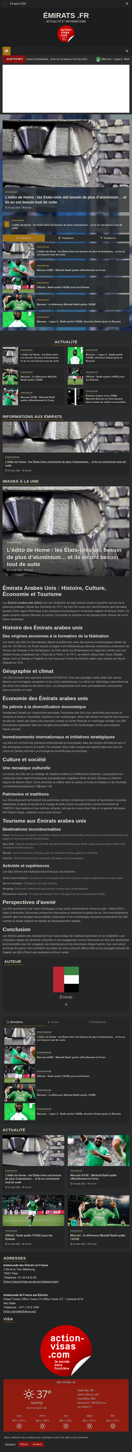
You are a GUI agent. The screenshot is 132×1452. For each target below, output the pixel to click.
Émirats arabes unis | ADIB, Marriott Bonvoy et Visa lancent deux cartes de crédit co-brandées (106, 398)
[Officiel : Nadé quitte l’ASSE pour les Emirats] (18, 285)
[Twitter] (66, 1004)
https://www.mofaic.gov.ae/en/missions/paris (30, 1281)
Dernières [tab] (25, 238)
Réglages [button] (10, 1444)
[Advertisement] (66, 89)
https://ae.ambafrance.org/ (19, 1311)
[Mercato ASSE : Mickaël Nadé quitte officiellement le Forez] (18, 268)
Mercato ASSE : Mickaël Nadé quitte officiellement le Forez (71, 270)
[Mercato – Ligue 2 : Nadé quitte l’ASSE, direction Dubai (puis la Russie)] (18, 319)
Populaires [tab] (67, 238)
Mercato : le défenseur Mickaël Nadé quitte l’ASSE (66, 304)
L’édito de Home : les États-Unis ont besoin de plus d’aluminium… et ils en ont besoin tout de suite (40, 357)
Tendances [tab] (109, 238)
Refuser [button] (24, 1444)
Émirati (28, 208)
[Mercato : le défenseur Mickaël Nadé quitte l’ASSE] (18, 302)
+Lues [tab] (55, 1022)
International (18, 220)
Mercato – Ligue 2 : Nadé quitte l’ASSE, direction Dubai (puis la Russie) (79, 321)
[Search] (127, 51)
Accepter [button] (37, 1444)
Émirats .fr (66, 15)
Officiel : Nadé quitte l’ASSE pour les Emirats (63, 287)
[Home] (6, 51)
